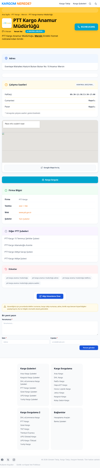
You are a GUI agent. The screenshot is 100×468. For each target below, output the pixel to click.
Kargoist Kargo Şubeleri (30, 377)
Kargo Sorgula (51, 180)
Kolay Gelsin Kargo (61, 400)
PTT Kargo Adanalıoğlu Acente (18, 245)
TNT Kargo (24, 429)
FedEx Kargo (59, 381)
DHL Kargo (58, 377)
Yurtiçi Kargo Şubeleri (29, 399)
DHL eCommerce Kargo (30, 417)
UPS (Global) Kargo (28, 437)
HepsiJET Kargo (60, 385)
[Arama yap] (90, 3)
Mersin (39, 35)
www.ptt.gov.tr (25, 212)
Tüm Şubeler (24, 219)
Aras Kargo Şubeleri (28, 374)
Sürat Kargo (25, 425)
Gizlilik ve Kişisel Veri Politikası (28, 465)
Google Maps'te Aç (51, 167)
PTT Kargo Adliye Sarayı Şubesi (19, 252)
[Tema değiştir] (96, 3)
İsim (4, 338)
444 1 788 (23, 206)
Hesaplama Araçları (62, 417)
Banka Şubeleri (60, 421)
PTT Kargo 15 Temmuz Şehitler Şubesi (22, 238)
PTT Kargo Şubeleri (28, 388)
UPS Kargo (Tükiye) (28, 440)
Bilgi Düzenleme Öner (51, 296)
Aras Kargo (58, 374)
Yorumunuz (7, 319)
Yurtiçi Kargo (25, 444)
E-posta (54, 338)
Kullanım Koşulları (7, 465)
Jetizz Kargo (59, 393)
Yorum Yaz (18, 31)
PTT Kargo (24, 421)
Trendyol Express (27, 433)
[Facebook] (2, 460)
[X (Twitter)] (8, 460)
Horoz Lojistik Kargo (62, 389)
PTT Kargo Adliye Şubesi (16, 258)
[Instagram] (14, 460)
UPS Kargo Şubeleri (28, 396)
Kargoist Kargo (60, 397)
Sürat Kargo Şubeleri (28, 392)
